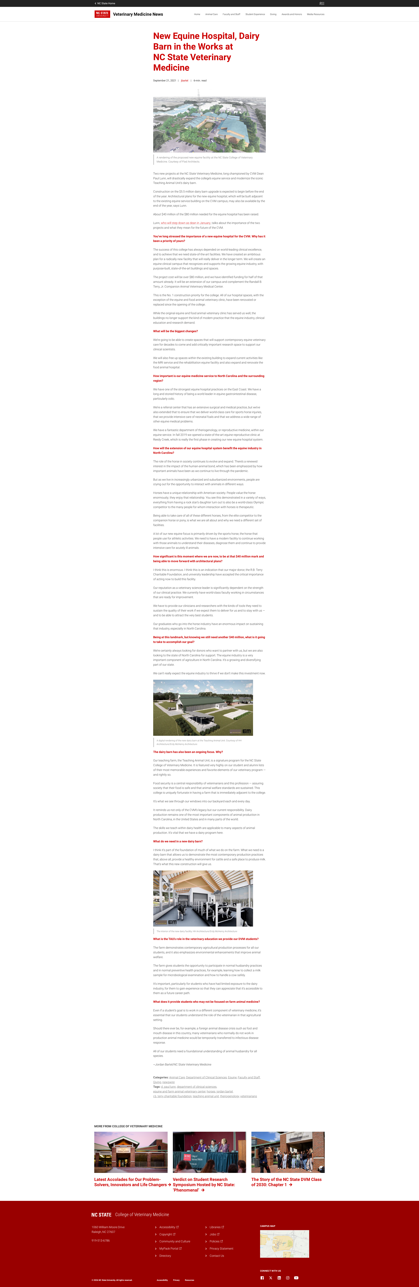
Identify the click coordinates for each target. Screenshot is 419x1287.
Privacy (176, 1280)
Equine (232, 1077)
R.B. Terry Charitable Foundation (172, 1096)
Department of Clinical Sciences (206, 1077)
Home (197, 14)
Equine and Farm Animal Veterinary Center (179, 1091)
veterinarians (248, 1096)
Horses (211, 1091)
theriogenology (229, 1096)
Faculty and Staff (231, 14)
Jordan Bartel (225, 1091)
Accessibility (162, 1280)
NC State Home (106, 3)
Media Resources (315, 14)
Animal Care (211, 14)
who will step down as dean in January (185, 223)
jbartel (184, 80)
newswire (168, 1082)
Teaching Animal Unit (206, 1096)
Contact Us (217, 1255)
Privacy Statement (221, 1248)
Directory (165, 1255)
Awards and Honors (292, 14)
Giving (273, 14)
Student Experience (255, 14)
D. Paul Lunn (168, 1086)
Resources (189, 1280)
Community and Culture (174, 1241)
